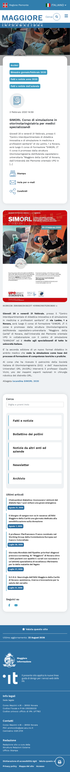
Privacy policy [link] (10, 766)
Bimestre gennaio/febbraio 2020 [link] (28, 72)
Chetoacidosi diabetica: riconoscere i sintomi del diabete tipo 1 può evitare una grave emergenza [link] (33, 501)
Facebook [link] (9, 605)
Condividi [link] (22, 191)
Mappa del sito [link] (26, 766)
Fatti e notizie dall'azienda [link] (25, 86)
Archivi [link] (14, 65)
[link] (16, 5)
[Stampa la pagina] (59, 761)
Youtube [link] (16, 605)
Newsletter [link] (21, 465)
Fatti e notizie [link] (23, 420)
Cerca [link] (49, 16)
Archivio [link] (19, 478)
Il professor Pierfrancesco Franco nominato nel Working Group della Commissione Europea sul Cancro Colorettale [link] (33, 537)
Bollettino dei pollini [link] (28, 434)
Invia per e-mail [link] (26, 182)
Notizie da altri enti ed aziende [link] (29, 449)
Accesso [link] (40, 766)
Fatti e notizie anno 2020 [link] (24, 79)
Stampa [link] (21, 173)
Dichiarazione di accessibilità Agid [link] (20, 761)
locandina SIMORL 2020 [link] (26, 381)
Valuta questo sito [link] (36, 629)
